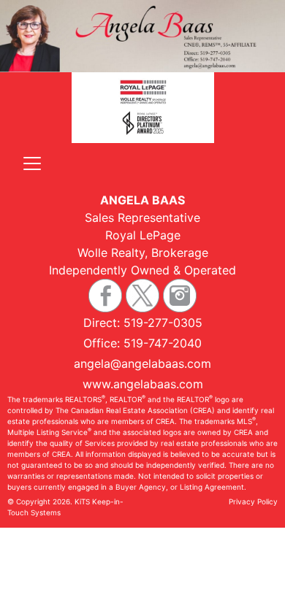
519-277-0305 (162, 322)
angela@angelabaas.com (142, 363)
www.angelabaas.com (143, 384)
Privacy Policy (253, 501)
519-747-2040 (162, 343)
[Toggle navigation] (32, 163)
